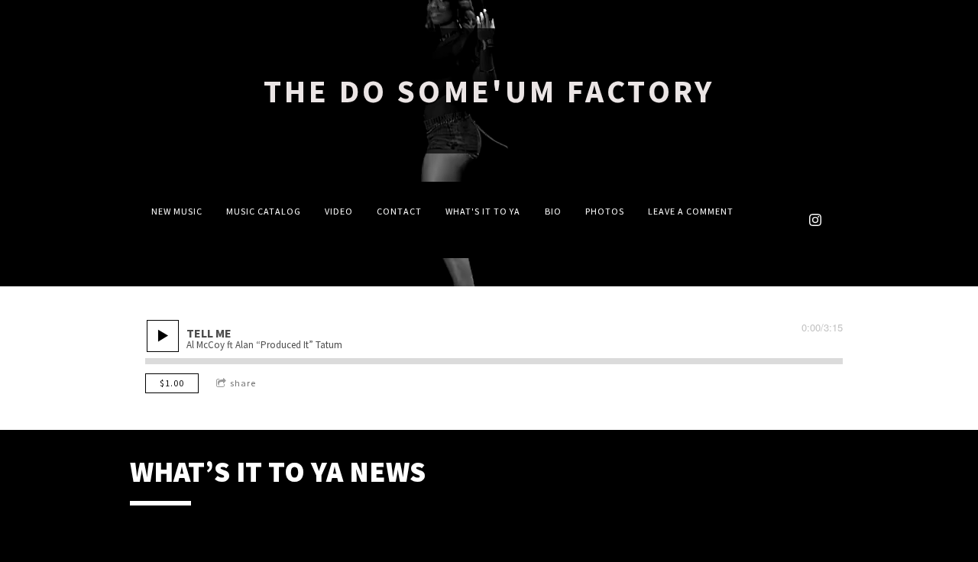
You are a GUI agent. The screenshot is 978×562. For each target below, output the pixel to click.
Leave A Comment (691, 211)
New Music (176, 211)
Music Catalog (263, 211)
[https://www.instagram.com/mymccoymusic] (815, 220)
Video (339, 211)
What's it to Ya (482, 211)
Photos (604, 211)
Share (243, 383)
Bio (553, 211)
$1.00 (172, 383)
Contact (399, 211)
